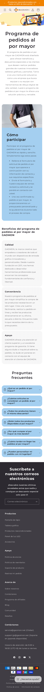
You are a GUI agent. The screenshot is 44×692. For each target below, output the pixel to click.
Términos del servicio (32, 683)
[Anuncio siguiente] (39, 3)
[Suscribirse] (36, 502)
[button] (5, 10)
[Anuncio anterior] (4, 3)
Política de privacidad (14, 683)
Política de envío (13, 687)
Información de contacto (31, 687)
